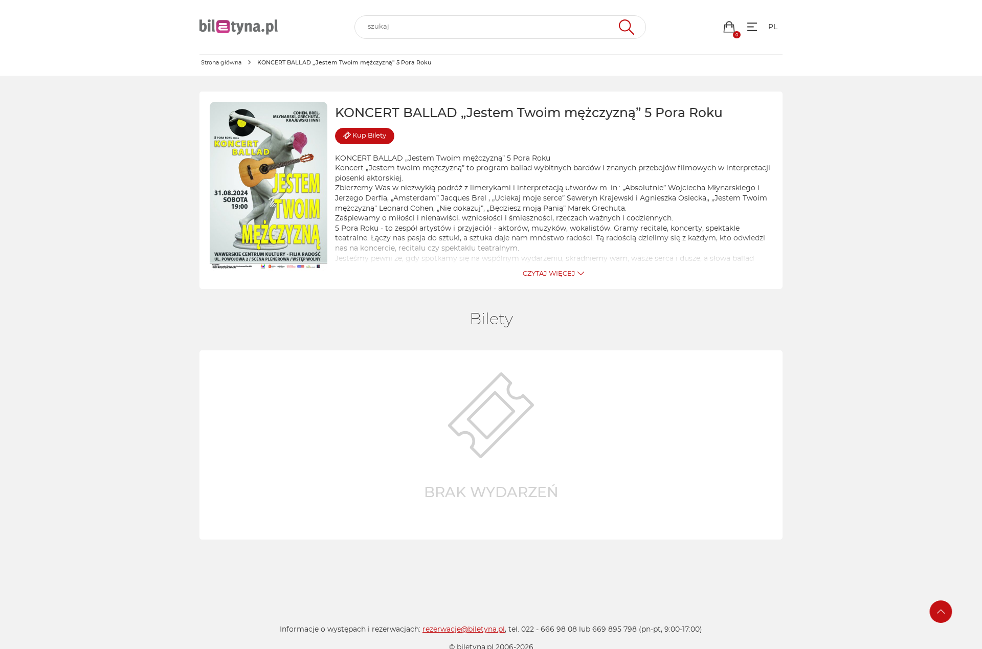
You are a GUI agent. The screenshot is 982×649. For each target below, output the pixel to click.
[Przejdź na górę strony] (941, 611)
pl (772, 27)
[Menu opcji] (752, 26)
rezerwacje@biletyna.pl (463, 629)
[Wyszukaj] (625, 27)
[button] (729, 26)
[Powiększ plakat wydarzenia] (268, 186)
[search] (500, 27)
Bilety (369, 135)
